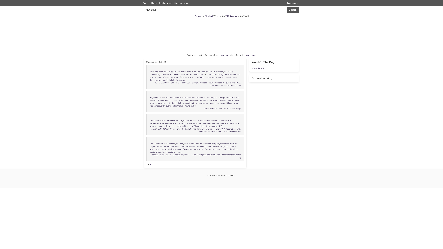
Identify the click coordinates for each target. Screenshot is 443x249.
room (152, 126)
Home (154, 3)
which (176, 72)
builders (214, 120)
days (203, 77)
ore (157, 152)
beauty (159, 149)
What (152, 72)
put (167, 106)
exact (152, 77)
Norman (207, 120)
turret (204, 123)
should (224, 100)
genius (225, 146)
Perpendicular (156, 123)
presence (177, 149)
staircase (211, 123)
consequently (159, 106)
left (176, 123)
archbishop (228, 103)
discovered (235, 100)
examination (187, 103)
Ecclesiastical (202, 72)
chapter (162, 126)
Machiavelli (154, 74)
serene (226, 143)
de (207, 126)
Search (293, 9)
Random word (165, 3)
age (222, 74)
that (174, 97)
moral (170, 77)
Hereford (225, 120)
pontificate (228, 97)
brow (232, 143)
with (187, 100)
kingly (152, 146)
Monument (154, 120)
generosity (203, 146)
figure (216, 143)
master (216, 103)
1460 (195, 149)
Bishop (165, 120)
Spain (161, 100)
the (161, 72)
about (157, 72)
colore (223, 149)
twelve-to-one (257, 68)
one (185, 120)
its (184, 146)
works (218, 77)
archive (235, 123)
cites (189, 72)
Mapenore (212, 126)
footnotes (180, 80)
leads (223, 123)
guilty (193, 106)
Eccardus (185, 74)
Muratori (219, 72)
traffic (171, 103)
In (176, 103)
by (193, 97)
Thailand (209, 16)
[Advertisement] (221, 36)
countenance (172, 146)
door (186, 123)
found (187, 106)
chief (195, 120)
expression (190, 146)
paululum (163, 152)
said (184, 126)
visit (183, 100)
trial (179, 106)
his (195, 72)
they (151, 80)
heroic (152, 149)
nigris (235, 149)
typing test (223, 55)
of (164, 77)
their (179, 103)
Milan (181, 143)
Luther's (197, 77)
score (178, 97)
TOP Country (231, 16)
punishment (195, 100)
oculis (152, 152)
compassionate (213, 74)
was (151, 106)
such (165, 103)
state (176, 77)
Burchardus (194, 74)
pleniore (171, 152)
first (211, 97)
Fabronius (228, 72)
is (172, 126)
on (171, 97)
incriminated (203, 103)
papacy (188, 77)
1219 (220, 126)
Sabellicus (164, 74)
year (215, 97)
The (151, 143)
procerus (216, 149)
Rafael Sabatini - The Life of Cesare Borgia (222, 108)
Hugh (203, 126)
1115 (180, 120)
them (176, 100)
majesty (215, 146)
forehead (159, 146)
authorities (168, 72)
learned (211, 77)
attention (193, 143)
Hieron (178, 152)
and (223, 77)
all (201, 100)
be (229, 100)
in (192, 72)
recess (165, 123)
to (207, 77)
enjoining (169, 100)
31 (203, 149)
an (175, 126)
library (168, 126)
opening (192, 123)
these (234, 77)
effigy (179, 126)
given (159, 80)
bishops (153, 100)
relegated (232, 74)
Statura (208, 149)
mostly (166, 80)
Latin (173, 80)
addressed (186, 97)
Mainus (172, 143)
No (200, 149)
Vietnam (198, 16)
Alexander (198, 97)
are (155, 80)
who (204, 100)
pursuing (158, 103)
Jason (166, 143)
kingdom (217, 100)
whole (170, 149)
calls (186, 143)
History (212, 72)
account (158, 77)
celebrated (158, 143)
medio (229, 149)
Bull (167, 97)
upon (171, 106)
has (226, 74)
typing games (250, 55)
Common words (181, 3)
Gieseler (182, 72)
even (228, 77)
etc (202, 74)
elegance (207, 143)
